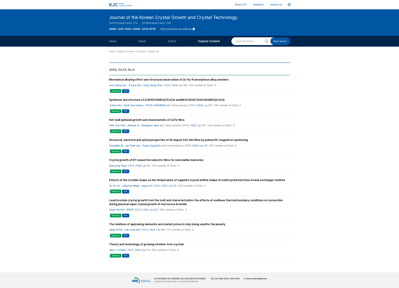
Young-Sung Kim (151, 145)
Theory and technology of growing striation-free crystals (146, 244)
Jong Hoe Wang (130, 185)
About (142, 41)
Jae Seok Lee (132, 145)
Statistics (258, 4)
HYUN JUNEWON (155, 105)
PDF (125, 91)
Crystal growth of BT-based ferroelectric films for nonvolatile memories (156, 160)
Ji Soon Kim (134, 85)
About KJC (241, 4)
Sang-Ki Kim (116, 229)
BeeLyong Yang (117, 165)
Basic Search (280, 41)
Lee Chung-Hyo (117, 85)
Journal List (276, 4)
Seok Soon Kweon (134, 105)
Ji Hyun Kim (115, 105)
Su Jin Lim (114, 185)
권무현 (129, 209)
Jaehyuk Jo (133, 125)
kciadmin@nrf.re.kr (259, 279)
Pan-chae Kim (132, 229)
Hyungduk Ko (116, 145)
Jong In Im (146, 185)
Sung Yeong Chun (152, 85)
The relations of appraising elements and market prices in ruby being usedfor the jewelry (167, 224)
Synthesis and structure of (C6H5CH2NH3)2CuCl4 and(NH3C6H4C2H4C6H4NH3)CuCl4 (167, 99)
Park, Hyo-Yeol (117, 125)
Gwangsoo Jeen (150, 125)
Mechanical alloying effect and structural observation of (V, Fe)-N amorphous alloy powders (169, 79)
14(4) (175, 85)
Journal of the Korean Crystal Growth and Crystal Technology (173, 17)
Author (172, 41)
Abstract (116, 91)
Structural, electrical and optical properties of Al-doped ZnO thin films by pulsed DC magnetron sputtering (178, 140)
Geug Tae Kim (117, 209)
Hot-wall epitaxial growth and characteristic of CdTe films (147, 119)
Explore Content (209, 41)
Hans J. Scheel (117, 250)
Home (112, 41)
